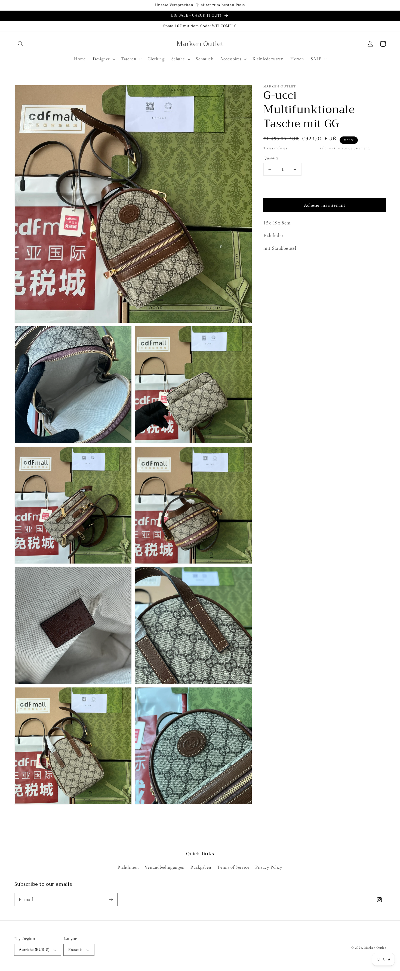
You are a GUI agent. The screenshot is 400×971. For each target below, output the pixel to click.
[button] (20, 44)
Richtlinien (128, 867)
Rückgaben (200, 867)
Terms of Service (233, 867)
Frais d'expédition (304, 148)
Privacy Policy (268, 867)
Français (75, 949)
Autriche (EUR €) (34, 949)
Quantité (270, 158)
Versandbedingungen (165, 867)
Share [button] (275, 263)
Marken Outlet (375, 948)
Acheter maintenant (324, 206)
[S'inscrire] (110, 899)
